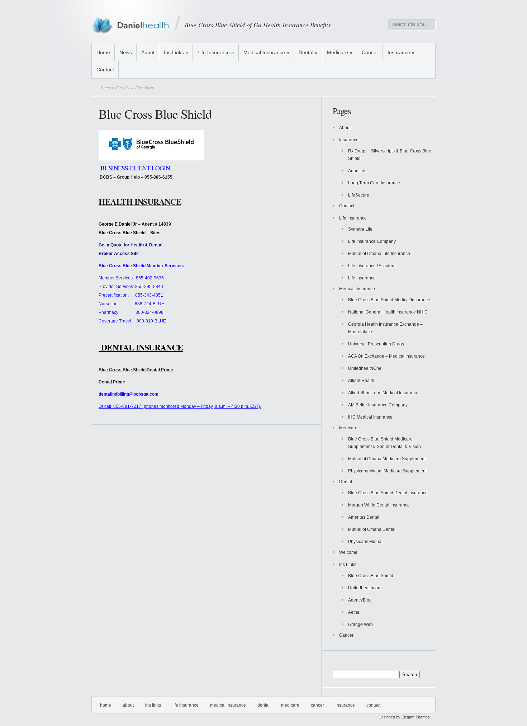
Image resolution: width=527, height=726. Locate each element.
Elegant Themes (416, 717)
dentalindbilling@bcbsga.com (128, 394)
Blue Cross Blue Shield (370, 575)
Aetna (354, 612)
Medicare (339, 52)
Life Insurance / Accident (371, 265)
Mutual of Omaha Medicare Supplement (387, 458)
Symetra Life (360, 229)
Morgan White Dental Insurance (379, 505)
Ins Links (176, 52)
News (125, 52)
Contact (105, 69)
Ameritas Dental (363, 517)
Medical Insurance (266, 52)
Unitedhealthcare (365, 587)
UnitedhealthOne (364, 368)
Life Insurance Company (372, 241)
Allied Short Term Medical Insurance (383, 392)
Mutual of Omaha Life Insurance (379, 253)
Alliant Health (361, 380)
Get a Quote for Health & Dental (130, 245)
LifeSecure (358, 195)
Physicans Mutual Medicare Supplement (387, 470)
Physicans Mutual (365, 541)
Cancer (370, 52)
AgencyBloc (359, 600)
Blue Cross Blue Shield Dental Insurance (388, 492)
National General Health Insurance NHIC (388, 312)
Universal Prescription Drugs (376, 343)
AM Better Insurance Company (378, 404)
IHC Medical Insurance (370, 417)
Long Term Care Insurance (374, 182)
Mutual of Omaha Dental (371, 529)
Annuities (357, 170)
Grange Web (360, 624)
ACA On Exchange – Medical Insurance (386, 356)
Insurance (401, 52)
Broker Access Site (119, 253)
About (148, 52)
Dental (308, 52)
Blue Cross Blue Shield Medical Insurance (389, 299)
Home (103, 52)
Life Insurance (216, 52)
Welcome (348, 552)
